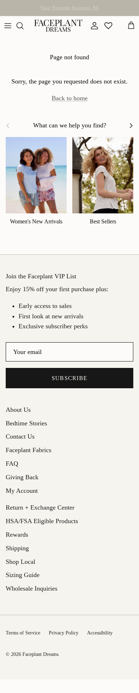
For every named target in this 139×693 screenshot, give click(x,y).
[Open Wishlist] (108, 26)
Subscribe (70, 378)
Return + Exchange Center (40, 507)
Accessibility (100, 633)
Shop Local (20, 561)
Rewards (17, 534)
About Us (18, 409)
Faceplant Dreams (40, 654)
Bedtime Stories (26, 423)
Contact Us (20, 436)
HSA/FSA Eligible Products (69, 11)
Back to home (70, 98)
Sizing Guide (23, 574)
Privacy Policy (63, 633)
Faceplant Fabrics (28, 450)
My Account (22, 490)
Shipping (17, 548)
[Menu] (8, 26)
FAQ (12, 463)
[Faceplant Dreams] (58, 26)
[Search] (23, 26)
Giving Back (22, 477)
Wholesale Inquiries (31, 588)
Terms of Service (23, 633)
